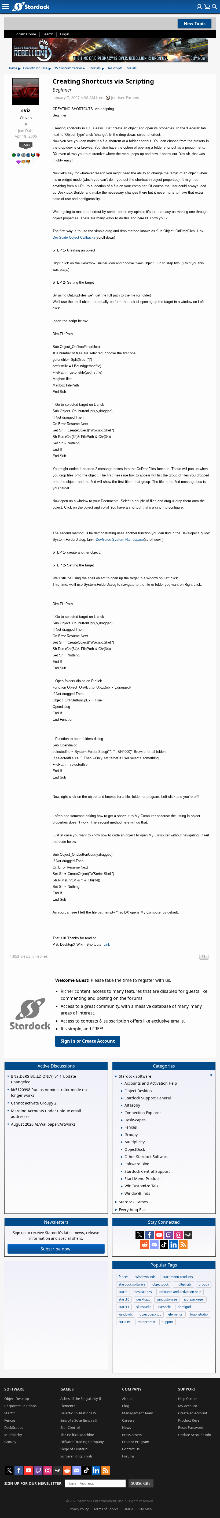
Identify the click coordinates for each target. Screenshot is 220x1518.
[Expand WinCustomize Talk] (122, 1186)
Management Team (137, 1413)
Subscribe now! (56, 1249)
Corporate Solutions (20, 1405)
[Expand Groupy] (122, 1135)
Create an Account (192, 1413)
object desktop (150, 1314)
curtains (125, 1322)
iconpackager (194, 1299)
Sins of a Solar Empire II (78, 1420)
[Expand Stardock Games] (116, 1202)
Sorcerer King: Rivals (76, 1456)
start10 (124, 1299)
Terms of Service (106, 1509)
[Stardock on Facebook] (149, 1235)
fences (124, 1277)
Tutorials (94, 68)
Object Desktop (16, 1398)
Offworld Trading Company (82, 1441)
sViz (25, 110)
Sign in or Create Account (88, 1041)
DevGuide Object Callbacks (74, 237)
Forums (128, 1456)
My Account (187, 1405)
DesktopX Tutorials (122, 68)
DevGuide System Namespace (120, 540)
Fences (9, 1420)
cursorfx (164, 1307)
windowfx (126, 1314)
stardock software (132, 1284)
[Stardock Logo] (30, 6)
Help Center (187, 1398)
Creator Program (135, 1441)
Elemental (68, 1405)
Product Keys (188, 1420)
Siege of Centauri (73, 1448)
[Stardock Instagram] (178, 1235)
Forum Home (25, 34)
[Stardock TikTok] (164, 1244)
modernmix (146, 1322)
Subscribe (141, 1483)
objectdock (160, 1284)
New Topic (195, 24)
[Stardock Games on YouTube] (159, 1235)
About (127, 1398)
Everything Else (35, 68)
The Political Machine (77, 1434)
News (126, 1427)
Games (67, 1389)
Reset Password (190, 1427)
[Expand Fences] (122, 1127)
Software (14, 1389)
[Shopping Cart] (207, 6)
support (167, 1322)
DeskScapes (13, 1427)
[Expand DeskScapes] (122, 1120)
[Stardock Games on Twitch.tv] (169, 1235)
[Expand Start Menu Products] (122, 1179)
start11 (124, 1307)
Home (12, 68)
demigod (184, 1307)
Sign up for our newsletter (32, 1483)
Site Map (145, 1509)
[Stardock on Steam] (188, 1235)
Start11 (10, 1413)
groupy (204, 1284)
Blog (125, 1405)
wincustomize (167, 1299)
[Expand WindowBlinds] (122, 1193)
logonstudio (199, 1314)
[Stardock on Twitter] (140, 1235)
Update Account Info (194, 1434)
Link (107, 944)
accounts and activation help (180, 1292)
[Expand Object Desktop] (122, 1091)
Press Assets (132, 1434)
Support (187, 1389)
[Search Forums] (214, 6)
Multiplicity (13, 1434)
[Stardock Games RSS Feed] (183, 1244)
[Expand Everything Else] (116, 1209)
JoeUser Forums (125, 97)
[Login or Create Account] (199, 6)
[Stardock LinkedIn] (173, 1244)
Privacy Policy (78, 1509)
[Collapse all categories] (211, 1075)
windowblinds (145, 1277)
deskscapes (143, 1292)
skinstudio (143, 1307)
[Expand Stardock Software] (115, 1077)
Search (48, 34)
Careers (128, 1420)
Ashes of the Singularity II (80, 1398)
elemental (175, 1314)
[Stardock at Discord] (154, 1244)
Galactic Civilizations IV (78, 1413)
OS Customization (67, 68)
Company (132, 1389)
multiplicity (183, 1284)
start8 (123, 1292)
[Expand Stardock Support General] (122, 1098)
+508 (26, 144)
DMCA (128, 1509)
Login (64, 34)
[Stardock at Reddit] (144, 1244)
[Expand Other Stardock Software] (122, 1157)
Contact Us (131, 1448)
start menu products (178, 1277)
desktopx (143, 1299)
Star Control (70, 1427)
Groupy (10, 1441)
